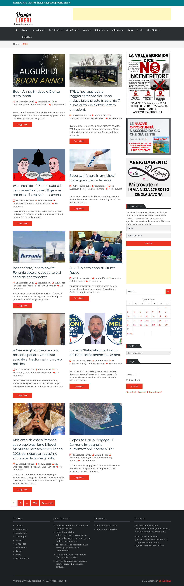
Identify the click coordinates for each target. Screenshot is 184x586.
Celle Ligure (72, 30)
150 (35, 503)
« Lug (130, 333)
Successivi (47, 503)
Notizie (37, 203)
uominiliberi (44, 102)
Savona (25, 30)
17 (128, 320)
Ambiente (60, 283)
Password (131, 374)
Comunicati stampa (79, 118)
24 (128, 325)
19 (141, 320)
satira (82, 281)
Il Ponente (100, 30)
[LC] (148, 157)
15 (160, 316)
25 (134, 325)
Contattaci (26, 37)
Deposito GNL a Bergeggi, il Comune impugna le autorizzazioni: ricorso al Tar (92, 444)
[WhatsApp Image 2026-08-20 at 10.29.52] (148, 116)
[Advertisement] (122, 14)
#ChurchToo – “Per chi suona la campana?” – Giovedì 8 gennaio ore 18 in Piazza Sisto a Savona (38, 190)
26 (141, 325)
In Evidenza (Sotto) (23, 286)
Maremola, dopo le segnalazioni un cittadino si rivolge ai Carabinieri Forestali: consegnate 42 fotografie (83, 3)
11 (134, 316)
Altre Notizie (153, 30)
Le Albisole (54, 30)
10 (128, 316)
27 (147, 325)
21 (153, 320)
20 (147, 320)
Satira (130, 30)
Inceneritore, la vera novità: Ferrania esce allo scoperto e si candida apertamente (37, 272)
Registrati (131, 392)
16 (166, 316)
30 (166, 325)
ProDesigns (165, 581)
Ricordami (134, 380)
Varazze (87, 30)
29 (160, 325)
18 (134, 320)
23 (166, 320)
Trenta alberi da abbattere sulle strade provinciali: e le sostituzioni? (72, 548)
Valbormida (117, 30)
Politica (35, 105)
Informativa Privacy (106, 525)
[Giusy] (148, 198)
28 (153, 325)
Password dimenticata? (150, 392)
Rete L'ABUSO (45, 200)
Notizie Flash (97, 118)
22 (160, 320)
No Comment (58, 105)
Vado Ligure (39, 30)
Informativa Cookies (106, 529)
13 (147, 316)
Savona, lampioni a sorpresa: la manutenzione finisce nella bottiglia (71, 564)
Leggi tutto (22, 124)
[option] (68, 2)
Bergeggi (86, 457)
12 (141, 316)
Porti (140, 30)
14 (153, 316)
